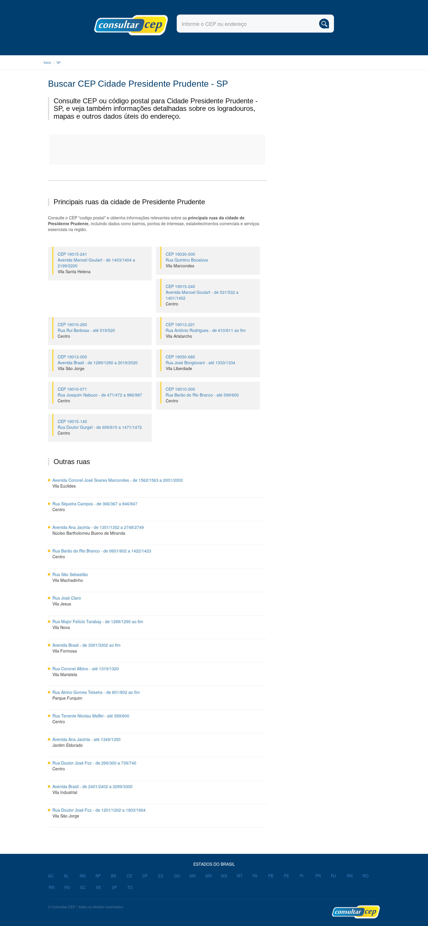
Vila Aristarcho (179, 336)
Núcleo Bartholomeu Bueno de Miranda (88, 533)
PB (270, 876)
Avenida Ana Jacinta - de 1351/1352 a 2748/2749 (98, 527)
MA (193, 876)
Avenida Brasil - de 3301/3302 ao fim (86, 645)
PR (318, 876)
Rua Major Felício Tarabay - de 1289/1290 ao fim (97, 621)
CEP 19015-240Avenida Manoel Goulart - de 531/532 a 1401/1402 (202, 292)
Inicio (47, 62)
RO (365, 876)
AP (97, 876)
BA (113, 876)
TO (130, 887)
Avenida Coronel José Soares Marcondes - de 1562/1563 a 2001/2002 (117, 480)
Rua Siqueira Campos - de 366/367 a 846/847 (94, 503)
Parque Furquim (67, 698)
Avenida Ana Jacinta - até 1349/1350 (86, 739)
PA (254, 876)
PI (301, 876)
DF (145, 876)
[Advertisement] (157, 149)
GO (177, 876)
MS (224, 876)
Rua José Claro (66, 598)
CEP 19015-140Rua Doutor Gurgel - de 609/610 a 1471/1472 (100, 424)
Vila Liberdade (179, 368)
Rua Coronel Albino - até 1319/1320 (85, 668)
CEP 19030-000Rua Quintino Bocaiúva (187, 257)
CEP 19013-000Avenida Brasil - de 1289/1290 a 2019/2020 (98, 359)
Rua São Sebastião (70, 574)
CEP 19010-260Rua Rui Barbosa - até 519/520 (86, 327)
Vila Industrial (64, 792)
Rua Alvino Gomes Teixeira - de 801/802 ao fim (96, 692)
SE (98, 887)
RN (350, 876)
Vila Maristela (64, 674)
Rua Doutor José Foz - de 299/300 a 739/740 (94, 763)
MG (208, 876)
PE (286, 876)
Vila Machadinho (67, 580)
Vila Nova (61, 627)
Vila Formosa (64, 651)
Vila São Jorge (71, 368)
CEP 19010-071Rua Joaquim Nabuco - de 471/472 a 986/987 (100, 392)
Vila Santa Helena (74, 271)
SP (58, 62)
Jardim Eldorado (67, 745)
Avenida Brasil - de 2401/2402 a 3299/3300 (92, 786)
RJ (333, 876)
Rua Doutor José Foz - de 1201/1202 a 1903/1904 (99, 810)
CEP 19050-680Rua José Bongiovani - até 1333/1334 (200, 359)
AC (51, 876)
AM (82, 876)
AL (66, 876)
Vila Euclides (64, 486)
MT (240, 876)
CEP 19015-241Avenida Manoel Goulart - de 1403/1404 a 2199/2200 (96, 260)
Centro (172, 304)
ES (160, 876)
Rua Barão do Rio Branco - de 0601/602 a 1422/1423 (101, 551)
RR (51, 887)
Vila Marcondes (180, 266)
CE (129, 876)
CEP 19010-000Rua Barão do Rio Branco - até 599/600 (202, 392)
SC (83, 887)
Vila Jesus (61, 604)
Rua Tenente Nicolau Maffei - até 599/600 (90, 716)
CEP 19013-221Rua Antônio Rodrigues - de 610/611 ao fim (206, 327)
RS (67, 887)
